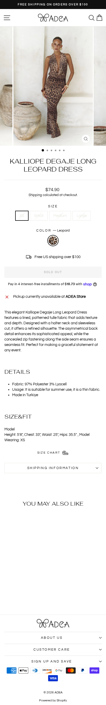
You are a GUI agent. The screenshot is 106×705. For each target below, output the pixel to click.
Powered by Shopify (53, 700)
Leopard (53, 240)
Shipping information (53, 468)
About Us (52, 638)
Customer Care (51, 649)
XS (22, 216)
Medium (60, 216)
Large (82, 216)
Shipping (35, 195)
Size (53, 206)
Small (38, 216)
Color (53, 230)
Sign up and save (51, 661)
